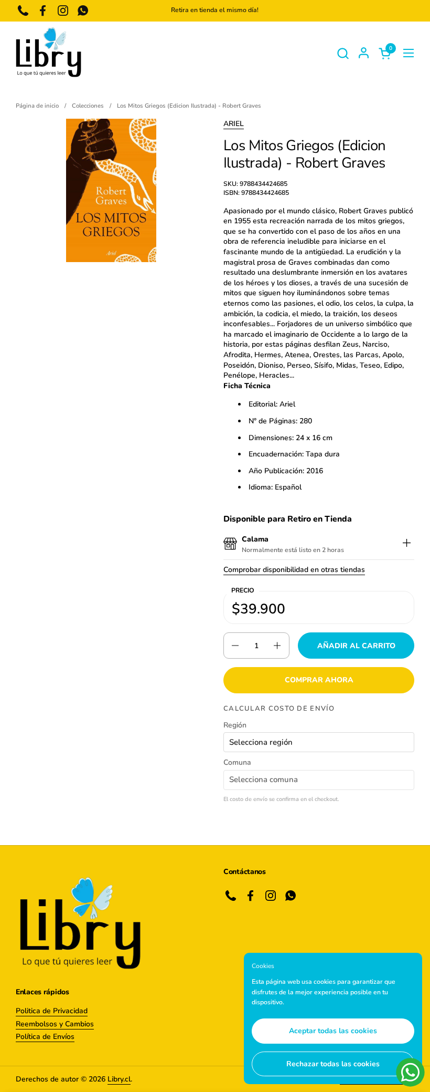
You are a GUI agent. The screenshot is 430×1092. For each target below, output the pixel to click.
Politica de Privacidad (52, 1011)
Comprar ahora (319, 680)
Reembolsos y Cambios (55, 1024)
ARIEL (233, 124)
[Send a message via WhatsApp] (410, 1072)
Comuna (237, 762)
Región (234, 725)
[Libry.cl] (48, 53)
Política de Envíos (45, 1037)
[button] (342, 53)
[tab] (406, 544)
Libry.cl (119, 1079)
